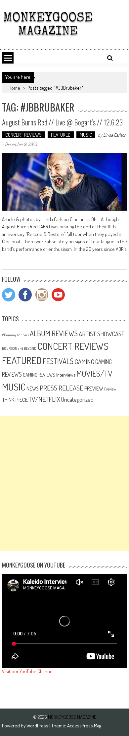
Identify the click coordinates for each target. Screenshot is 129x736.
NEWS (32, 388)
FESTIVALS (58, 361)
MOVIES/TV (94, 373)
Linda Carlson (114, 135)
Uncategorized (77, 399)
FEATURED (60, 135)
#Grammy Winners (15, 335)
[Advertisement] (64, 483)
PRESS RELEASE (61, 388)
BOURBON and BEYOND (19, 348)
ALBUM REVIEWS (54, 333)
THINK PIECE (15, 399)
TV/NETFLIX (44, 399)
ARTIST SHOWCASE (102, 334)
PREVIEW (93, 388)
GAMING (84, 361)
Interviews (65, 375)
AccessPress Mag (84, 725)
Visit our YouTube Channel (28, 671)
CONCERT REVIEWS (23, 135)
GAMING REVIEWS (39, 375)
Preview (110, 388)
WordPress (37, 725)
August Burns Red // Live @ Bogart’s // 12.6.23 (62, 122)
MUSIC (86, 135)
